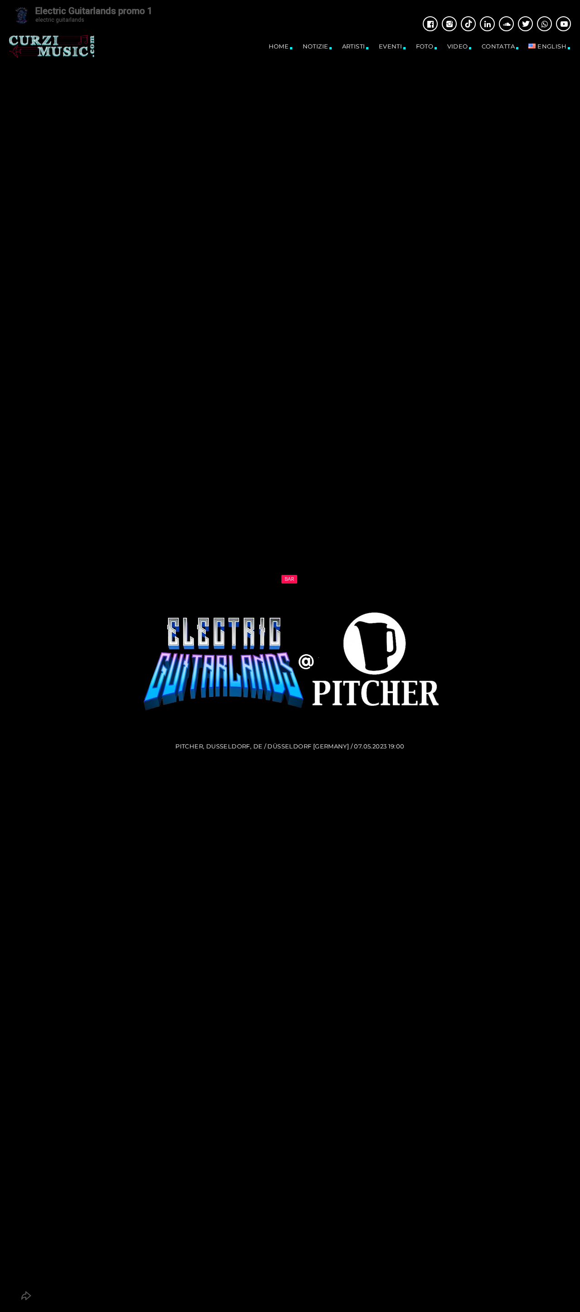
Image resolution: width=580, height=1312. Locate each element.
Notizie (316, 46)
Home (279, 46)
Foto (425, 46)
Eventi (390, 46)
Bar (290, 578)
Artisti (353, 46)
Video (457, 46)
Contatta (498, 46)
